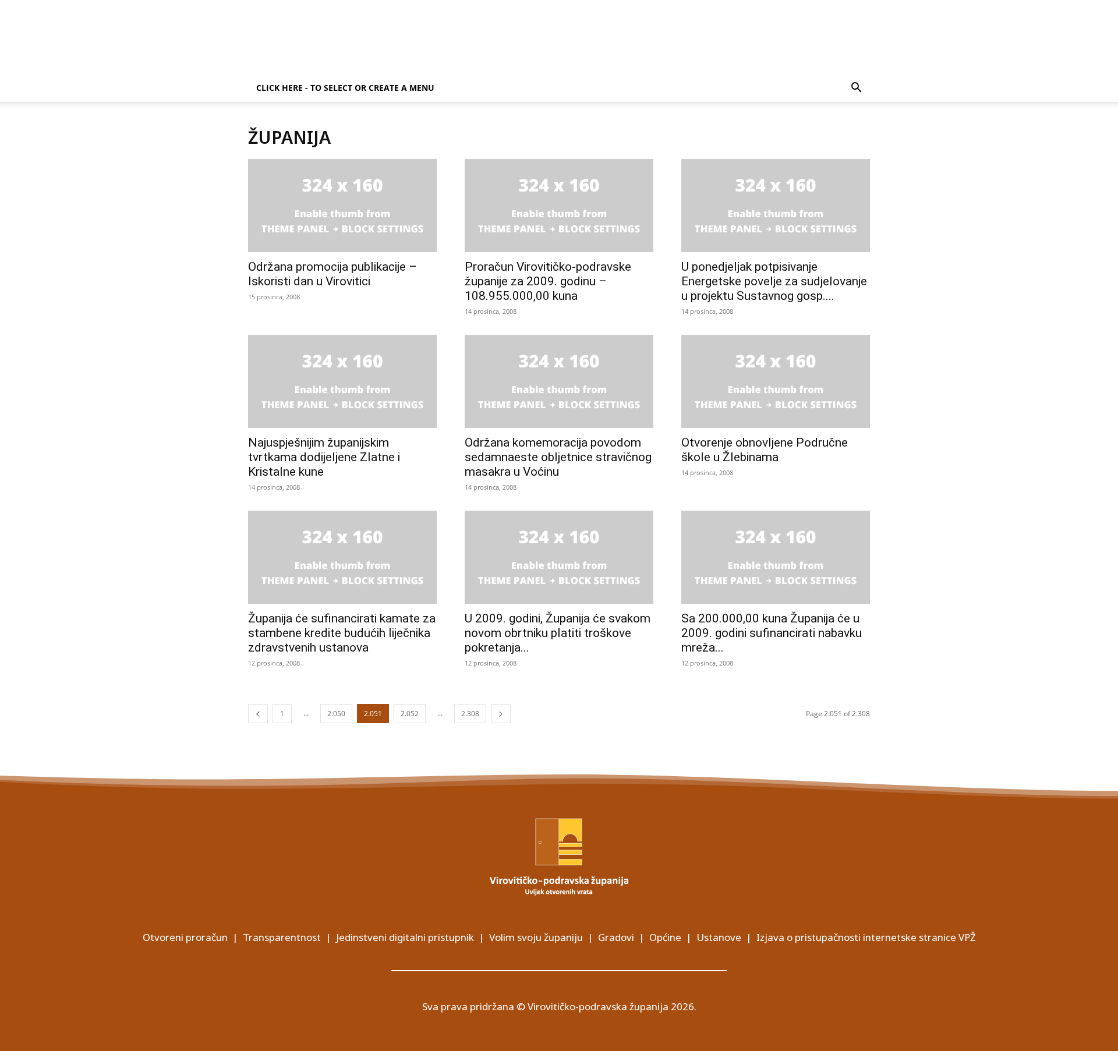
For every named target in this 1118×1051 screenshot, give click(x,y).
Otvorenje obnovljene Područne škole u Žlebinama (764, 450)
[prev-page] (258, 713)
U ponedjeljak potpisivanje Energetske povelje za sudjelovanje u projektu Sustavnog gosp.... (774, 281)
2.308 (470, 714)
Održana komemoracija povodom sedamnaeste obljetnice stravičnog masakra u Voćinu (558, 457)
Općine (665, 937)
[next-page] (501, 713)
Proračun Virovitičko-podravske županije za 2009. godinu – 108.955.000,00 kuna (548, 281)
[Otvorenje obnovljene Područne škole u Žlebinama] (775, 381)
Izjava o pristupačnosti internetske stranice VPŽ (866, 937)
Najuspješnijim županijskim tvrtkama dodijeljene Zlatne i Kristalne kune (324, 457)
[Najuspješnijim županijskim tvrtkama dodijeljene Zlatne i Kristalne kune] (342, 381)
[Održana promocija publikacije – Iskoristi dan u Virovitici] (342, 205)
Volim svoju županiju (536, 937)
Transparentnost (282, 937)
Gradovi (616, 937)
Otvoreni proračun (185, 937)
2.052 (410, 714)
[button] (856, 88)
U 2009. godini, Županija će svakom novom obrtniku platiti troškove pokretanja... (557, 632)
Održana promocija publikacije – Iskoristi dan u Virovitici (332, 274)
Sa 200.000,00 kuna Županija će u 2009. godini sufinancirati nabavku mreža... (771, 632)
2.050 (336, 714)
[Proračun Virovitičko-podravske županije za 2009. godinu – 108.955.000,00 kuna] (559, 205)
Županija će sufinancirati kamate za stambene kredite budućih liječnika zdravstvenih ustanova (342, 632)
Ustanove (718, 937)
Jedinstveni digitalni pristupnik (405, 937)
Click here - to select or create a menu (345, 87)
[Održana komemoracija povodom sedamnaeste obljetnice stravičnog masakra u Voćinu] (559, 381)
